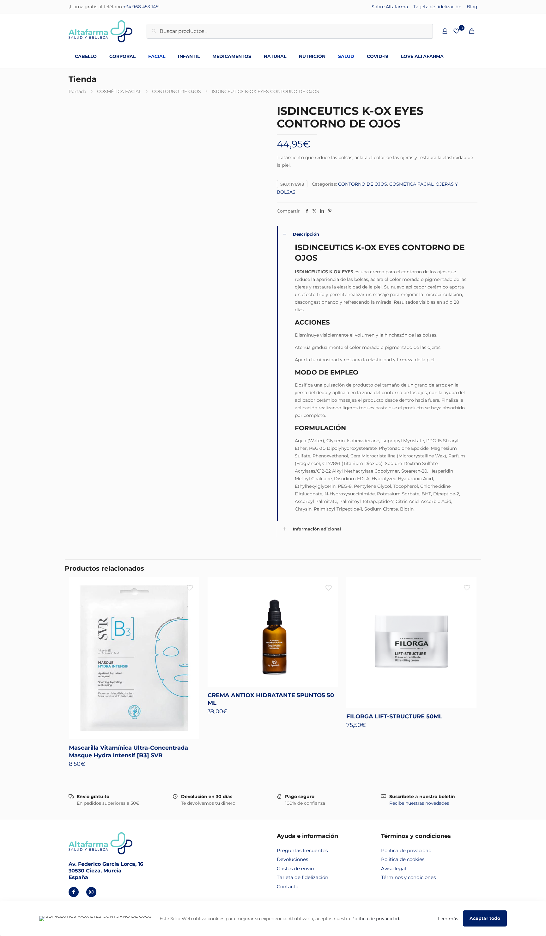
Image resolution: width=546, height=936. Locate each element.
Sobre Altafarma (390, 6)
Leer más (448, 918)
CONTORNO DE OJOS (176, 91)
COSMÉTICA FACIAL (119, 91)
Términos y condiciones (408, 877)
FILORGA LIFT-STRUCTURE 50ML (394, 716)
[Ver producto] (190, 586)
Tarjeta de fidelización (437, 6)
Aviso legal (393, 868)
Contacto (287, 886)
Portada (77, 91)
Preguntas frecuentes (302, 850)
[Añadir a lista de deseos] (190, 599)
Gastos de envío (295, 868)
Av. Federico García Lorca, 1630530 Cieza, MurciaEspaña (106, 870)
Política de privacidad (406, 850)
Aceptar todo (485, 918)
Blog (472, 6)
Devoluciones (292, 859)
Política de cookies (402, 859)
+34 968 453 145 (140, 6)
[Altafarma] (100, 31)
